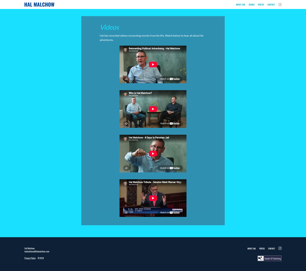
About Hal (240, 4)
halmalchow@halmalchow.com (37, 251)
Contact (271, 4)
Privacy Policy (30, 258)
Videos (261, 4)
